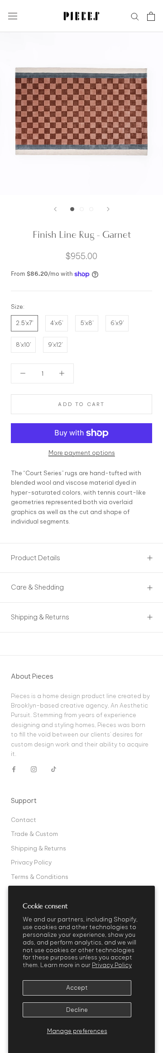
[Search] (135, 16)
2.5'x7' (24, 322)
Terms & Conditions (39, 876)
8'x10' (23, 344)
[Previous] (55, 209)
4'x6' (56, 322)
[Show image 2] (82, 209)
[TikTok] (54, 769)
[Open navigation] (12, 16)
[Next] (108, 209)
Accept (77, 987)
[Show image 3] (91, 209)
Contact (23, 819)
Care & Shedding (37, 587)
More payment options (81, 452)
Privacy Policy (112, 964)
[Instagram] (34, 769)
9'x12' (55, 344)
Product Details (35, 557)
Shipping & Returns (40, 617)
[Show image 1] (72, 209)
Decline (77, 1009)
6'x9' (117, 322)
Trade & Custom (34, 833)
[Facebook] (14, 769)
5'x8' (86, 322)
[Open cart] (151, 16)
